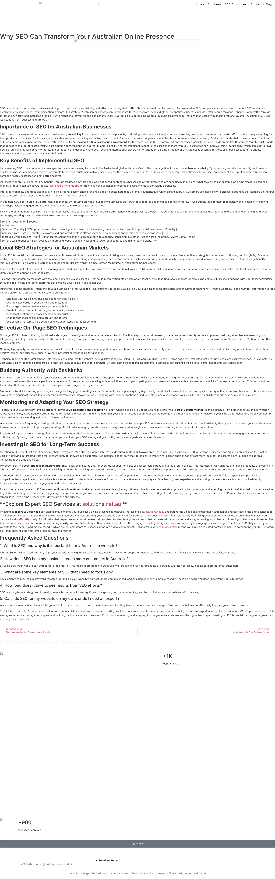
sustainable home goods (64, 185)
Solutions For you (109, 860)
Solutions (214, 4)
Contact (256, 4)
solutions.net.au (101, 504)
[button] (137, 860)
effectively (23, 519)
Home (200, 4)
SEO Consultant (236, 4)
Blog (268, 4)
